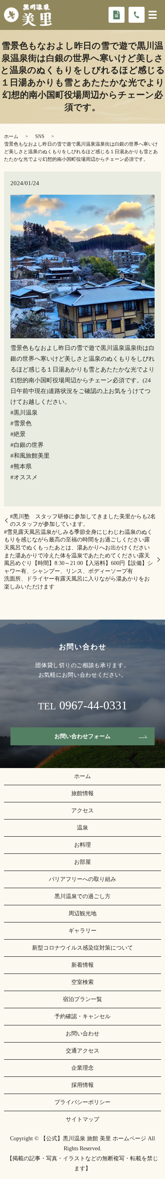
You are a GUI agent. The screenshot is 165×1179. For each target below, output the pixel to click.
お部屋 (82, 862)
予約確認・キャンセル (82, 1016)
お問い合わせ (82, 1034)
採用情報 (82, 1085)
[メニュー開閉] (153, 15)
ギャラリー (82, 931)
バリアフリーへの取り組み (82, 879)
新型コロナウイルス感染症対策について (82, 948)
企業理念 (82, 1068)
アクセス (82, 811)
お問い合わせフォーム (82, 736)
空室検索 (82, 982)
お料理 (82, 845)
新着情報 (82, 965)
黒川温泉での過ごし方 (82, 896)
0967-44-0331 (93, 705)
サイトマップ (82, 1119)
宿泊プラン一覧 (82, 999)
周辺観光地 (82, 913)
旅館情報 (82, 793)
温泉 (82, 828)
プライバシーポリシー (82, 1102)
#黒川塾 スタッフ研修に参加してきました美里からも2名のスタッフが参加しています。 (83, 520)
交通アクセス (82, 1051)
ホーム (11, 136)
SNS (39, 136)
